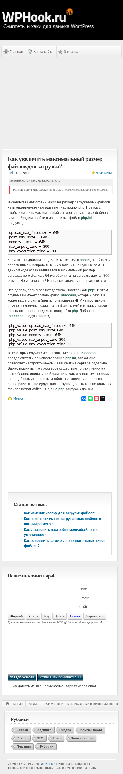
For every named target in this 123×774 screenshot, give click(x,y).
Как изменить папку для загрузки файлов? (60, 513)
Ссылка (75, 616)
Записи (22, 730)
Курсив (33, 616)
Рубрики (46, 746)
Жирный (16, 616)
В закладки (104, 172)
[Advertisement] (60, 103)
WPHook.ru (49, 763)
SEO (40, 738)
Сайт (83, 607)
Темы (57, 738)
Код (46, 616)
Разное (22, 738)
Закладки (71, 52)
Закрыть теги (95, 616)
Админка (44, 730)
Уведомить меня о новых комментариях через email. (55, 686)
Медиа (18, 398)
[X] (102, 398)
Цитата (59, 616)
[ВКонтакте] (83, 398)
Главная (16, 52)
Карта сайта (43, 52)
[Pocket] (96, 398)
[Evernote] (90, 398)
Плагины (24, 746)
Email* (84, 598)
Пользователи (82, 738)
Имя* (83, 589)
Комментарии (91, 730)
